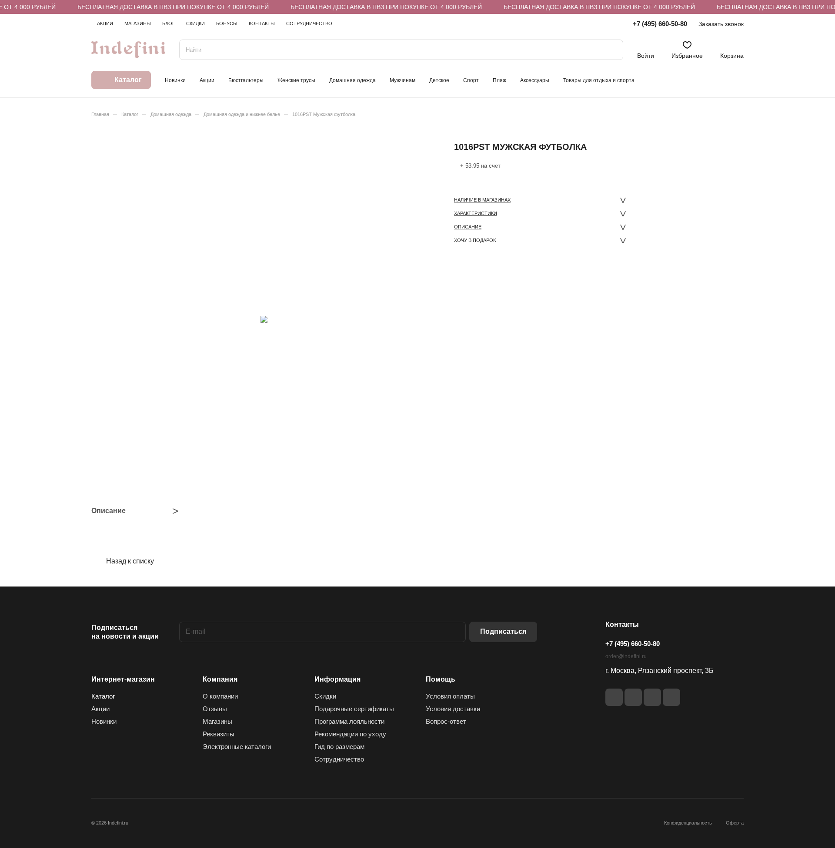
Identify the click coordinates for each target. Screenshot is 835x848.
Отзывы (215, 708)
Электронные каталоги (237, 746)
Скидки (325, 696)
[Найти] (612, 50)
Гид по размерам (339, 746)
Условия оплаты (450, 696)
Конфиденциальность (688, 822)
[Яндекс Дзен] (652, 697)
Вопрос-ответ (446, 721)
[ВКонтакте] (614, 697)
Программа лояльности (349, 721)
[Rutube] (633, 697)
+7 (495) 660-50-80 (660, 23)
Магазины (217, 721)
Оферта (735, 822)
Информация (337, 679)
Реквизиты (218, 734)
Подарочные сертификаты (354, 708)
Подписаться (503, 631)
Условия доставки (453, 708)
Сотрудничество (339, 759)
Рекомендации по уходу (350, 734)
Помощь (440, 679)
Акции (100, 708)
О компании (220, 696)
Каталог (103, 696)
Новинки (104, 721)
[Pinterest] (671, 697)
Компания (220, 679)
